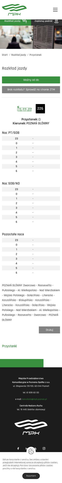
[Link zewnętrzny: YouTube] (35, 448)
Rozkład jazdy (12, 21)
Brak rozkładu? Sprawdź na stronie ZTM (31, 89)
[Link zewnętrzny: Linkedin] (27, 448)
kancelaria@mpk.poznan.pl (34, 399)
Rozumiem (31, 476)
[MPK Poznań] (6, 9)
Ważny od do (31, 80)
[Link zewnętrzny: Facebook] (18, 448)
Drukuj (49, 330)
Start (5, 55)
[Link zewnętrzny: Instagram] (44, 448)
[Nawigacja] (55, 10)
